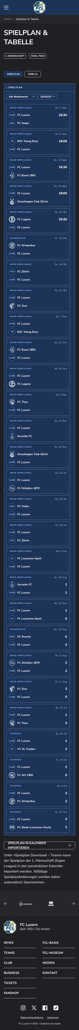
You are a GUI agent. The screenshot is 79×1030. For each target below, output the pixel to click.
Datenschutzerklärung (32, 1017)
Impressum (52, 1017)
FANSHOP (11, 993)
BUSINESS (11, 973)
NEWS (8, 943)
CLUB (8, 963)
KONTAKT (50, 973)
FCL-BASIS (50, 943)
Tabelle (33, 74)
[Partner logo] (23, 1007)
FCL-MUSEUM (53, 953)
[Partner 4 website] (25, 903)
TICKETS (10, 983)
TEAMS (9, 953)
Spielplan (13, 74)
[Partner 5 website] (51, 903)
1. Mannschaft (15, 55)
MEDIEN (49, 963)
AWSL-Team (38, 55)
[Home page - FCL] (39, 7)
